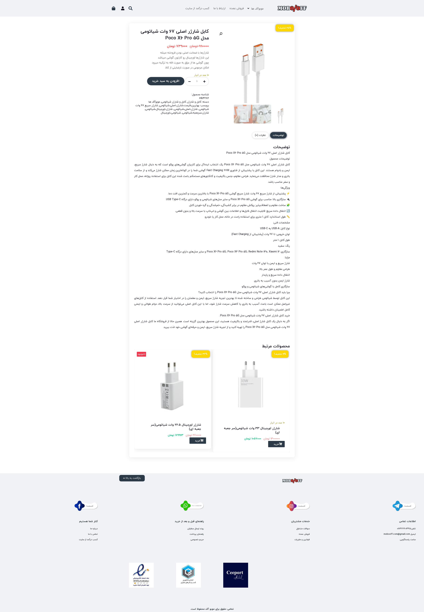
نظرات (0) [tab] (260, 135)
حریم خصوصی (197, 539)
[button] (221, 34)
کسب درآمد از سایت (197, 8)
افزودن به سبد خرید (165, 81)
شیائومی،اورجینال (171, 113)
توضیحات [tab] (278, 135)
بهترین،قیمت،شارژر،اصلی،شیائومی (179, 105)
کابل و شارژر (194, 102)
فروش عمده (237, 8)
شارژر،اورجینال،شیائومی (159, 109)
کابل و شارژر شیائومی (173, 102)
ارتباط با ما (219, 8)
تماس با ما (93, 534)
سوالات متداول (303, 528)
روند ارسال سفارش (195, 528)
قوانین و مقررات (302, 539)
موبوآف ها (257, 9)
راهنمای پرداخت (197, 534)
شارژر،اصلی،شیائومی (186, 109)
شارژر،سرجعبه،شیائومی (195, 113)
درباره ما (94, 528)
